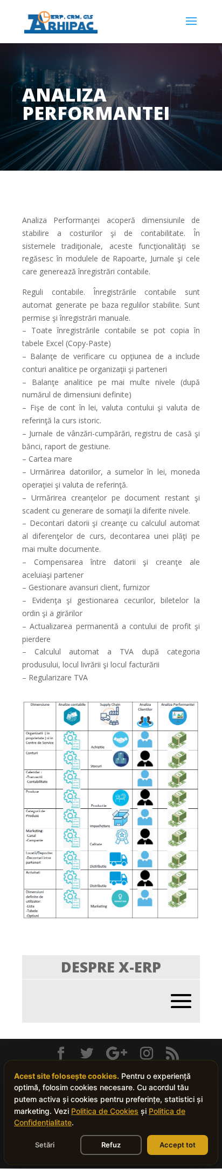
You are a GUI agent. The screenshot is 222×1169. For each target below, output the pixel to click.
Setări (44, 1144)
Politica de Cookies (104, 1111)
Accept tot (177, 1144)
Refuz (111, 1144)
